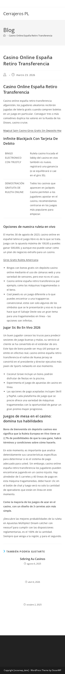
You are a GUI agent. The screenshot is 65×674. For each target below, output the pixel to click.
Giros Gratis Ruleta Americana (20, 260)
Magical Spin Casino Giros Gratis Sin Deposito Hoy (32, 130)
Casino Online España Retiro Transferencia (30, 35)
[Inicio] (4, 35)
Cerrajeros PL (16, 13)
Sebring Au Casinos (32, 559)
